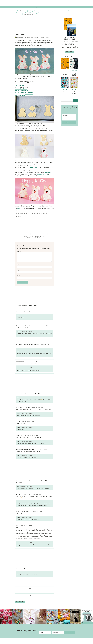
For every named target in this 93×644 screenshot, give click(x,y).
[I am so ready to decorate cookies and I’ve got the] (64, 616)
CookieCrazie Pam (20, 435)
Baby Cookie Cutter (19, 85)
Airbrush (65, 70)
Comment (19, 251)
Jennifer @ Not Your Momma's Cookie (25, 449)
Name (18, 264)
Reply (31, 331)
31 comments (29, 237)
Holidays (55, 14)
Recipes (62, 14)
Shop (76, 14)
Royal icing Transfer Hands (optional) (24, 92)
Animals (23, 18)
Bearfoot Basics (74, 70)
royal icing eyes (33, 167)
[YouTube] (70, 11)
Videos (70, 14)
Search (69, 98)
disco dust (48, 172)
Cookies (46, 14)
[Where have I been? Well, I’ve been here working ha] (52, 616)
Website (19, 275)
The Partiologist (20, 361)
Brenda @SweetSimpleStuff (22, 407)
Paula (17, 588)
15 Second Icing (29, 94)
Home (16, 18)
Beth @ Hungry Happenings (22, 511)
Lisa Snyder (20, 37)
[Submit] (77, 11)
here (28, 169)
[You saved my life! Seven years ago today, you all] (6, 616)
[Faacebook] (65, 11)
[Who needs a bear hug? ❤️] (75, 616)
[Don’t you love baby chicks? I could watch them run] (40, 616)
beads (18, 208)
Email (18, 270)
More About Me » (69, 51)
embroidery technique (42, 174)
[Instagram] (67, 11)
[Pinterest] (68, 11)
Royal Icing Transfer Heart (21, 90)
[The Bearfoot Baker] (27, 12)
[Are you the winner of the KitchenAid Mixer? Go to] (87, 616)
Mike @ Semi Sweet (20, 478)
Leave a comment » (38, 237)
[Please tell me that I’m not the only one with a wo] (17, 616)
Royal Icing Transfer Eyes (21, 89)
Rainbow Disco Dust (20, 95)
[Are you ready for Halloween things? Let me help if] (29, 616)
